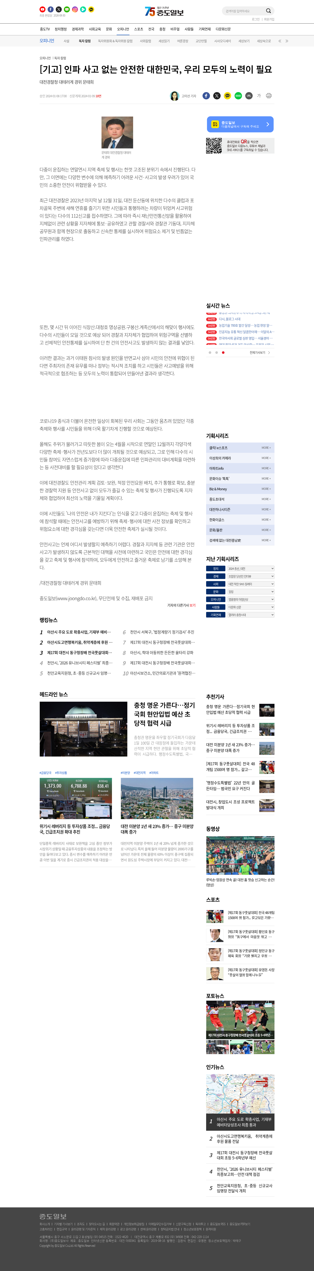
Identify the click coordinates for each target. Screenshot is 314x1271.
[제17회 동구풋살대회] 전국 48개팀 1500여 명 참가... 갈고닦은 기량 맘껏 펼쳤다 (230, 766)
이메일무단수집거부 (160, 1224)
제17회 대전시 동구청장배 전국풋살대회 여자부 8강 (163, 642)
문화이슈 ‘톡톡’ (219, 478)
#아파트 (153, 772)
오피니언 (123, 28)
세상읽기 (164, 41)
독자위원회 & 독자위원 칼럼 (115, 41)
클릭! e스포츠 (218, 447)
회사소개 (45, 1224)
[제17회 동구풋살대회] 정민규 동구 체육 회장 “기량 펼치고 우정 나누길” (251, 952)
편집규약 (62, 1229)
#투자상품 (61, 772)
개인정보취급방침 (134, 1224)
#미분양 (125, 772)
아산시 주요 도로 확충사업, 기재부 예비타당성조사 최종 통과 (80, 632)
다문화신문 (223, 28)
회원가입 (269, 19)
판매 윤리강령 (148, 1229)
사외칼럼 (145, 41)
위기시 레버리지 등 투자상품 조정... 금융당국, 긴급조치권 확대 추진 (75, 829)
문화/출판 (215, 529)
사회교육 (95, 28)
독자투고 (200, 1224)
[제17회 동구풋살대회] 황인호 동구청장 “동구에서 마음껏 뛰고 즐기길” (251, 933)
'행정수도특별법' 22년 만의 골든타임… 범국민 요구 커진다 (230, 785)
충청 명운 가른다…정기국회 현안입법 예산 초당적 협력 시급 (164, 713)
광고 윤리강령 (128, 1229)
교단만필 (201, 41)
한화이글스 (216, 519)
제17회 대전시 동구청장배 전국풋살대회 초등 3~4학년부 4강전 (163, 662)
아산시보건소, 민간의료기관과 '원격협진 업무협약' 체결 (163, 673)
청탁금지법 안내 (170, 1229)
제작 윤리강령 (108, 1229)
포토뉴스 (215, 996)
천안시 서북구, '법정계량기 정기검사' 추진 (162, 632)
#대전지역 (139, 772)
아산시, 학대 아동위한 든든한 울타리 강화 (161, 652)
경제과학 (78, 28)
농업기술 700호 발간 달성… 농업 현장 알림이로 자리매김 (246, 322)
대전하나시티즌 (219, 509)
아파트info (216, 468)
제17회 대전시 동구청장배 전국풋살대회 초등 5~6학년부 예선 (80, 652)
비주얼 (174, 28)
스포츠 (138, 28)
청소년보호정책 (192, 1229)
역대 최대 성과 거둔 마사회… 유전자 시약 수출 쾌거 (246, 341)
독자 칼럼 (85, 41)
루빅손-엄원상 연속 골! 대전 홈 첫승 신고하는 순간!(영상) (240, 882)
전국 (151, 28)
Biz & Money (218, 488)
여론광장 (182, 41)
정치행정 (61, 28)
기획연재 (205, 28)
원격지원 (211, 1229)
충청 (162, 28)
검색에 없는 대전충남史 (225, 540)
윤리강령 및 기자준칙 (83, 1229)
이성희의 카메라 (220, 458)
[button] (279, 42)
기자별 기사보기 (63, 1224)
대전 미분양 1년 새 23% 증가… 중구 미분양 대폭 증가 (157, 829)
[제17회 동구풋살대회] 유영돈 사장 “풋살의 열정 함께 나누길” (251, 971)
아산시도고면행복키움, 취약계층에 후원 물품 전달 (80, 642)
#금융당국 (45, 772)
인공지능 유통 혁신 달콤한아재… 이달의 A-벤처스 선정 (246, 328)
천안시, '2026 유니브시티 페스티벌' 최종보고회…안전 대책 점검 (80, 662)
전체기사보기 (257, 352)
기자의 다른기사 (181, 605)
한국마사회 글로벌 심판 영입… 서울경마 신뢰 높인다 (246, 335)
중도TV (45, 28)
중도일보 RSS (217, 1224)
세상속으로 (264, 41)
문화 (109, 28)
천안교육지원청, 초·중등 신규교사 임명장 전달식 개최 (80, 673)
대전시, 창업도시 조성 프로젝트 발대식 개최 (230, 804)
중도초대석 (216, 499)
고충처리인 (46, 1229)
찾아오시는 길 (97, 1224)
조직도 (81, 1224)
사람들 (189, 28)
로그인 (256, 19)
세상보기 (243, 41)
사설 (66, 41)
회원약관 (114, 1224)
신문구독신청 (183, 1224)
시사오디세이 (222, 41)
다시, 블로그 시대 (229, 316)
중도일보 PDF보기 (240, 1224)
